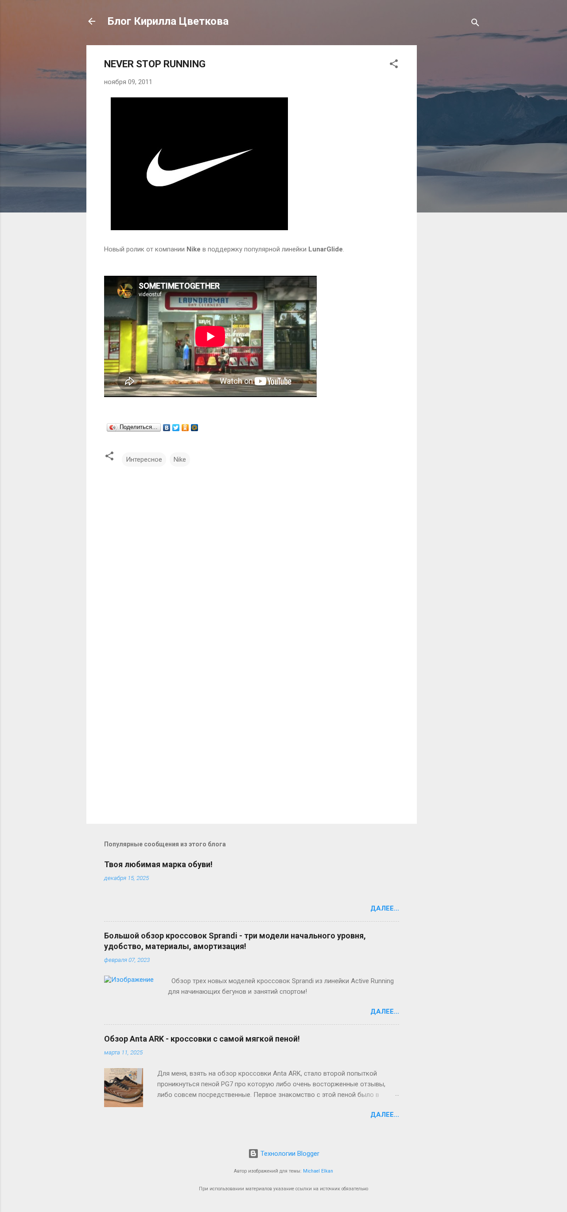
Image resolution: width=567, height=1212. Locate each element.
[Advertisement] (452, 178)
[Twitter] (176, 427)
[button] (393, 65)
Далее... (384, 908)
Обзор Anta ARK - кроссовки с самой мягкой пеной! (202, 1038)
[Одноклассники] (185, 427)
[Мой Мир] (194, 427)
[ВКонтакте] (166, 427)
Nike (180, 459)
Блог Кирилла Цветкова (168, 21)
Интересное (144, 459)
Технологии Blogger (289, 1154)
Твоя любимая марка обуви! (158, 864)
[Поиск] (475, 24)
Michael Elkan (318, 1171)
